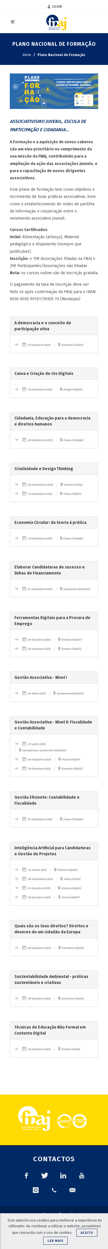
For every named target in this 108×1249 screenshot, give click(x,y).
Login (57, 7)
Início (27, 55)
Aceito (87, 1233)
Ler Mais (55, 1241)
